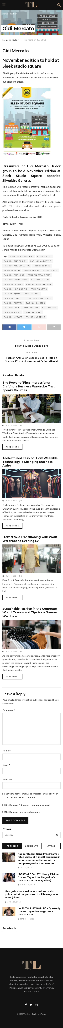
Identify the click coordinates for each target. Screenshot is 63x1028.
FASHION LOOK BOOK (15, 289)
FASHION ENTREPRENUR (38, 284)
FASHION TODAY (12, 312)
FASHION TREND (33, 312)
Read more (12, 447)
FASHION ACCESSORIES (22, 256)
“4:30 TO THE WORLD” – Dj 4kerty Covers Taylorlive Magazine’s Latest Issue (39, 911)
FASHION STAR (11, 307)
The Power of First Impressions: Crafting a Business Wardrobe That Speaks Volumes (28, 386)
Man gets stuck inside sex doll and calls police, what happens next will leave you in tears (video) (31, 894)
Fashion (13, 14)
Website (7, 779)
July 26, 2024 (10, 651)
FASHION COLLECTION (15, 279)
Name (6, 750)
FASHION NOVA (32, 293)
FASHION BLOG (12, 270)
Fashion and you (42, 266)
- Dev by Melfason (38, 1014)
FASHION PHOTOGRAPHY (39, 298)
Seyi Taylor (12, 40)
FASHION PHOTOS (13, 303)
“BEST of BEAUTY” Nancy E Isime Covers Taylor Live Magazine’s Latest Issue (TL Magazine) (38, 877)
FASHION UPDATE (13, 317)
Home (5, 14)
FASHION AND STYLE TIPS (17, 266)
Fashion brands (31, 270)
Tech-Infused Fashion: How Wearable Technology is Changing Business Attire (30, 461)
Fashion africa (44, 256)
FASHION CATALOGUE (39, 275)
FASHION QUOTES (35, 303)
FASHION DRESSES (13, 284)
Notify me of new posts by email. (22, 812)
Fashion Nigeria (12, 293)
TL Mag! (26, 1014)
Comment (8, 710)
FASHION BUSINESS (14, 275)
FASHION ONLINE (13, 298)
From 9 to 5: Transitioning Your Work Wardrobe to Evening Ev (29, 539)
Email (6, 764)
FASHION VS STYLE (35, 317)
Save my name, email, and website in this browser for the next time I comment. (32, 795)
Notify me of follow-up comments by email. (28, 805)
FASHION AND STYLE (40, 261)
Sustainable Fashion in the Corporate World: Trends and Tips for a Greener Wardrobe (30, 612)
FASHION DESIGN (40, 279)
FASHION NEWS (39, 289)
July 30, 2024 (10, 425)
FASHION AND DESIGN (15, 261)
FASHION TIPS (49, 307)
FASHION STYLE (31, 307)
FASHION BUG (50, 270)
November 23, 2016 (36, 40)
